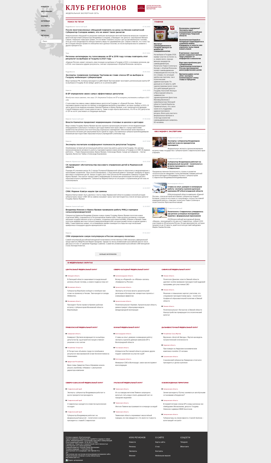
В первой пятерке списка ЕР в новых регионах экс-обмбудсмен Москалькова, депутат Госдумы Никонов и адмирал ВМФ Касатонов (183, 406)
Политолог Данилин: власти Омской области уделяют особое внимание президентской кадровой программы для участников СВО (184, 281)
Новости (45, 6)
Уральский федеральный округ (128, 383)
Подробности (70, 26)
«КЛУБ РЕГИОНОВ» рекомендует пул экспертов (153, 7)
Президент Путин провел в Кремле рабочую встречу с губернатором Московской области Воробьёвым (85, 307)
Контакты (159, 451)
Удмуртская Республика (75, 361)
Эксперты (45, 26)
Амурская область (169, 345)
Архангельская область (123, 287)
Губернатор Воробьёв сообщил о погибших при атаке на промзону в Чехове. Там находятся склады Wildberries (88, 293)
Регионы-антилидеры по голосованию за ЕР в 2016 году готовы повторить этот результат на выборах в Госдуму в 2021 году (107, 57)
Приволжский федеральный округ (82, 327)
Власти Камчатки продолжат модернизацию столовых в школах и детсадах (104, 122)
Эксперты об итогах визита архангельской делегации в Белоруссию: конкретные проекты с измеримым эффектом (134, 293)
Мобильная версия (163, 456)
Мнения (44, 16)
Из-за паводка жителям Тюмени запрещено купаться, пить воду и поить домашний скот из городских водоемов (133, 395)
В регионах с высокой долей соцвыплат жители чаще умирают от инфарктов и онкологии (190, 55)
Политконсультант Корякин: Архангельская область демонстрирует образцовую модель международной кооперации (136, 307)
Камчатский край (81, 26)
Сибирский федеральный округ (176, 269)
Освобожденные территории (175, 383)
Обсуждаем (46, 11)
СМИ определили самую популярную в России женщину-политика (100, 236)
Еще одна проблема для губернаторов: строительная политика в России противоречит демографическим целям (190, 66)
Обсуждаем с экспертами (167, 131)
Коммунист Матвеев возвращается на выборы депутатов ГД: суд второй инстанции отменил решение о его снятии (86, 339)
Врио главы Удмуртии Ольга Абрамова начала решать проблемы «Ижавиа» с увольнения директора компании (85, 367)
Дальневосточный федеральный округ (180, 327)
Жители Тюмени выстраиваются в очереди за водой (136, 407)
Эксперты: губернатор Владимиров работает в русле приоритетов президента (184, 143)
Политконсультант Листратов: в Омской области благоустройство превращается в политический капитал (182, 312)
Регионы (45, 35)
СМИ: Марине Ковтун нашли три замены (86, 191)
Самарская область (74, 333)
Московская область (74, 287)
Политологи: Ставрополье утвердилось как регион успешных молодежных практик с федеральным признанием (185, 214)
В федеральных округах (80, 263)
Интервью (45, 21)
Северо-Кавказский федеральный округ (84, 383)
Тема (43, 30)
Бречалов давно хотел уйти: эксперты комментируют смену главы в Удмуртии (189, 76)
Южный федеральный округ (127, 327)
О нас (157, 447)
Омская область (168, 276)
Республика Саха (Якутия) (172, 333)
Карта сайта (160, 442)
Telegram (184, 442)
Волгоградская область (176, 183)
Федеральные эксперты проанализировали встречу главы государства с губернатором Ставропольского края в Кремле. (178, 151)
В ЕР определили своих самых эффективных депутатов (94, 94)
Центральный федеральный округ (81, 269)
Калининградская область (124, 276)
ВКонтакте (184, 447)
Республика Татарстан (75, 347)
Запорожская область (170, 389)
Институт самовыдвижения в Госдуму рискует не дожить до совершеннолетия (163, 47)
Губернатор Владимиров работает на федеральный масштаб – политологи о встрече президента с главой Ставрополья (86, 418)
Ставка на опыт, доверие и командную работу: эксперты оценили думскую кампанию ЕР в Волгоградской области (185, 189)
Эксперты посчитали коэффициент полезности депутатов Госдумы (101, 144)
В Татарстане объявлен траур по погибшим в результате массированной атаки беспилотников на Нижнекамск (88, 353)
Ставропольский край (175, 137)
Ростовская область (122, 347)
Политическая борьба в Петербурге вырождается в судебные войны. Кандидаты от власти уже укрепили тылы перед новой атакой (191, 44)
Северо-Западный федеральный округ (131, 269)
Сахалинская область (170, 356)
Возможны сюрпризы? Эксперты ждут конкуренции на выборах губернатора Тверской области (190, 32)
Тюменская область (122, 389)
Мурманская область (79, 161)
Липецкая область (73, 276)
